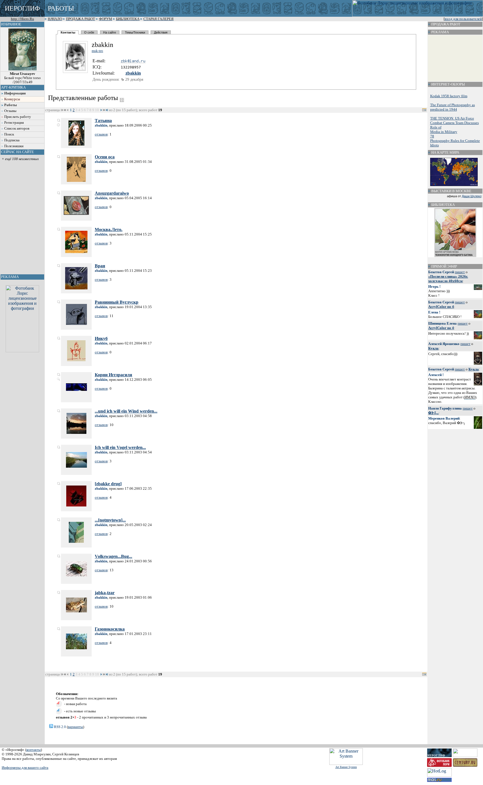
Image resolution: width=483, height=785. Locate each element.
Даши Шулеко (471, 196)
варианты (75, 727)
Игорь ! (434, 286)
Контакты (68, 32)
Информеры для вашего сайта (25, 767)
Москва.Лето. (108, 229)
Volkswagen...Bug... (113, 556)
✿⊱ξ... (433, 413)
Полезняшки (13, 146)
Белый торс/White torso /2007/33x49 (22, 78)
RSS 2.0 (59, 727)
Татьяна (103, 120)
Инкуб (101, 338)
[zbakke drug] (108, 483)
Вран (100, 265)
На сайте (109, 32)
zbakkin (133, 73)
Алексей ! (436, 375)
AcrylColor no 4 (441, 307)
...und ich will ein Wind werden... (126, 411)
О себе (89, 32)
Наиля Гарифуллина (445, 408)
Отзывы (10, 111)
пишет (460, 272)
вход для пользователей (463, 19)
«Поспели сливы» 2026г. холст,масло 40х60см (448, 278)
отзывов (101, 134)
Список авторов (16, 128)
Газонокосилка (110, 629)
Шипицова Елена (442, 323)
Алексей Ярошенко (444, 344)
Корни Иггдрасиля (113, 374)
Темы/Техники (135, 32)
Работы (10, 105)
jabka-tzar (105, 592)
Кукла (433, 348)
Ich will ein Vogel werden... (120, 447)
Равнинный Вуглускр (116, 302)
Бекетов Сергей (441, 272)
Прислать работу (17, 117)
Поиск (9, 134)
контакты (33, 750)
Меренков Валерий (444, 418)
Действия (160, 32)
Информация (15, 93)
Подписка (12, 140)
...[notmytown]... (110, 520)
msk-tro (97, 51)
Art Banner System (346, 767)
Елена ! (434, 312)
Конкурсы (12, 99)
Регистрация (14, 123)
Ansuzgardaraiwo (112, 193)
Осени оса (105, 156)
